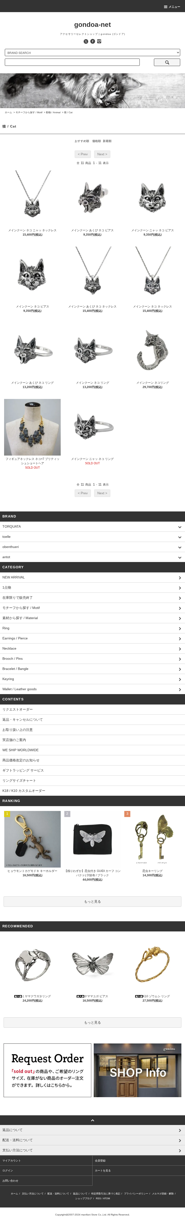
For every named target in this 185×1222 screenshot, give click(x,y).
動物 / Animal (53, 112)
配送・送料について (58, 1193)
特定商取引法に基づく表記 (105, 1193)
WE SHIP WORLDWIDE (20, 750)
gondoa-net (92, 24)
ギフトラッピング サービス (23, 770)
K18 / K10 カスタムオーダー (23, 791)
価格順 (96, 141)
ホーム (8, 112)
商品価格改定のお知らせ (21, 760)
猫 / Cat (68, 112)
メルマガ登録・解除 (163, 1193)
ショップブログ (83, 1198)
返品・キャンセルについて (22, 719)
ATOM (106, 1198)
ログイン (7, 1170)
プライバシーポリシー (136, 1193)
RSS (98, 1198)
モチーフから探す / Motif (29, 112)
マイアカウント (11, 1160)
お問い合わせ (10, 1180)
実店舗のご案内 (14, 740)
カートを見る (103, 1170)
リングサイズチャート (19, 780)
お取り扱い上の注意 (17, 730)
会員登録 (100, 1160)
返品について (80, 1193)
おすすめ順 (82, 141)
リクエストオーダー (17, 709)
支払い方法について (33, 1193)
